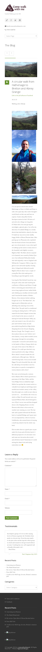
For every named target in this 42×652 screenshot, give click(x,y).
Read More (12, 549)
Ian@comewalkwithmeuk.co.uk (16, 26)
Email (7, 498)
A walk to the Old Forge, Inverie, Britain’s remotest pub (21, 575)
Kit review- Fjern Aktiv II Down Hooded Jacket (20, 570)
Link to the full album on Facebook (22, 95)
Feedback (9, 602)
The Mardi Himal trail (12, 567)
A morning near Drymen (13, 565)
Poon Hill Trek (10, 572)
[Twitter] (15, 20)
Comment (8, 465)
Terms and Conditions (13, 598)
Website (7, 508)
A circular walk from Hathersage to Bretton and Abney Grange (23, 87)
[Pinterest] (7, 20)
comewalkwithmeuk (24, 647)
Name (7, 489)
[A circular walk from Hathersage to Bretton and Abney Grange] (21, 69)
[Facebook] (11, 20)
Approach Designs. (23, 648)
